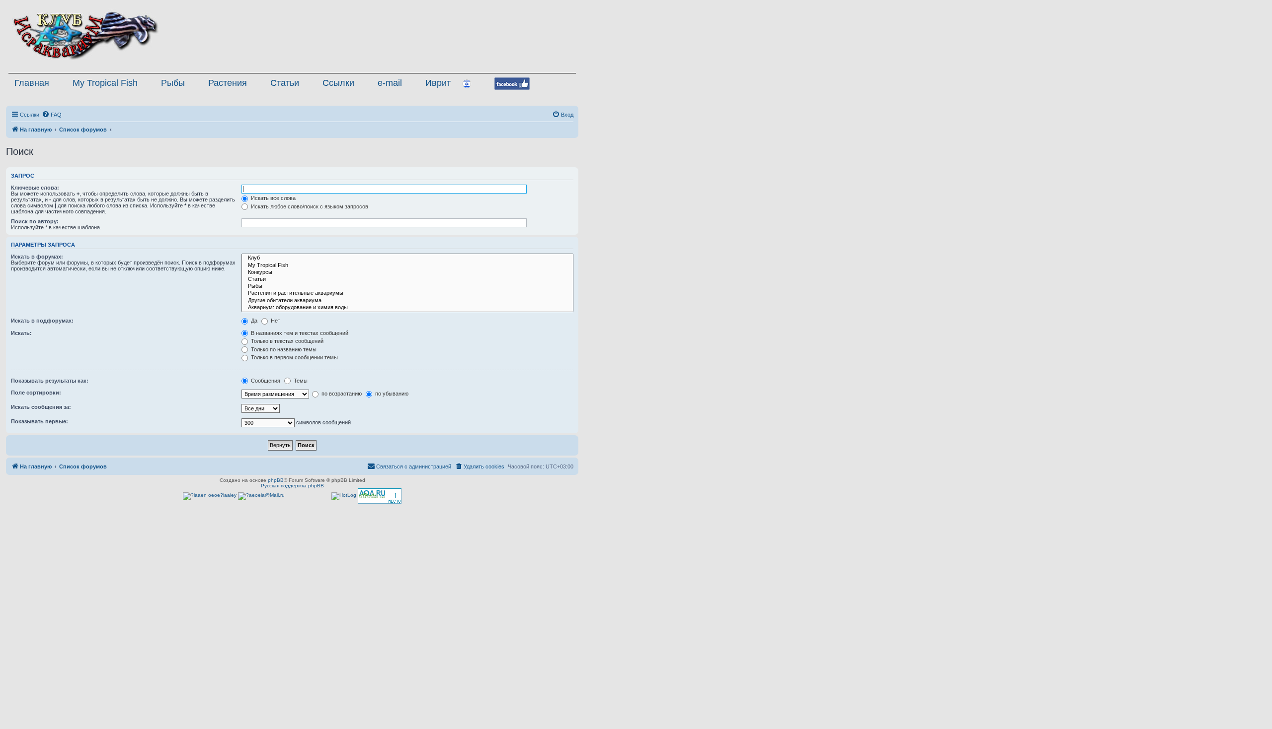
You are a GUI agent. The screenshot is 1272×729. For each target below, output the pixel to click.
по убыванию (391, 394)
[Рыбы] (407, 286)
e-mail (390, 83)
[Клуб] (407, 258)
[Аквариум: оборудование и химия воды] (407, 307)
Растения (227, 83)
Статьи (284, 83)
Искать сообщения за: (41, 407)
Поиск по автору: (35, 221)
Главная (31, 83)
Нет (274, 321)
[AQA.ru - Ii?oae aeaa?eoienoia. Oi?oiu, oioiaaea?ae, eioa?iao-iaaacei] (379, 496)
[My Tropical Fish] (407, 265)
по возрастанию (341, 394)
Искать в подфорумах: (42, 321)
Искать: (21, 333)
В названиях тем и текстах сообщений (298, 333)
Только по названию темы (283, 349)
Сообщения (264, 381)
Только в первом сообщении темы (293, 357)
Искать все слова (272, 198)
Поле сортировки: (36, 393)
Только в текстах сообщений (286, 341)
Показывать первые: (39, 421)
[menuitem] (52, 115)
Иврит (438, 83)
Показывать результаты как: (49, 381)
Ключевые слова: (35, 188)
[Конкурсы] (407, 272)
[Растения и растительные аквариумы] (407, 293)
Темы (300, 381)
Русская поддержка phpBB (292, 485)
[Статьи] (407, 279)
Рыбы (173, 83)
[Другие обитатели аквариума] (407, 300)
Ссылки (338, 83)
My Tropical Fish (105, 83)
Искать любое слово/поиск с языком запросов (308, 206)
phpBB (276, 480)
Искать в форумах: (37, 257)
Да (253, 321)
